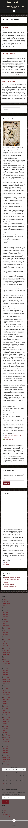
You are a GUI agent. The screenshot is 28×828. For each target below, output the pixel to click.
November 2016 (6, 737)
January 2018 (6, 714)
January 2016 (6, 755)
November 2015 (6, 759)
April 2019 (5, 688)
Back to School (8, 81)
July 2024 (5, 619)
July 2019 (5, 686)
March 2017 (5, 730)
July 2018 (5, 703)
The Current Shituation (9, 584)
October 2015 (6, 761)
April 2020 (5, 672)
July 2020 (5, 666)
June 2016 (5, 746)
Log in (4, 810)
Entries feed (5, 812)
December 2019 (6, 679)
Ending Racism (8, 54)
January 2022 (6, 650)
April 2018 (5, 708)
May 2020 (5, 670)
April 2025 (5, 614)
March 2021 (5, 656)
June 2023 (5, 630)
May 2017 (5, 726)
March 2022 (5, 647)
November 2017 (6, 717)
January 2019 (6, 694)
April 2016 (5, 750)
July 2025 (5, 608)
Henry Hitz (14, 2)
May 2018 (5, 706)
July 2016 (5, 744)
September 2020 (6, 663)
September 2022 (6, 639)
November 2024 (6, 618)
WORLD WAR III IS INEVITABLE (11, 579)
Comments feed (6, 814)
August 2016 (6, 743)
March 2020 (5, 674)
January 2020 (6, 677)
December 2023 (6, 627)
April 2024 (5, 621)
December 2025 (6, 603)
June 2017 (5, 725)
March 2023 (5, 634)
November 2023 (6, 628)
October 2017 (6, 719)
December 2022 (6, 636)
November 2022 (6, 637)
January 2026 (6, 601)
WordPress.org (6, 816)
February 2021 (6, 657)
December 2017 (6, 715)
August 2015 (6, 764)
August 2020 (6, 665)
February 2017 (6, 732)
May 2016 (5, 748)
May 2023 (5, 632)
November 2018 (6, 697)
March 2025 (5, 616)
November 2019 (6, 681)
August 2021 (6, 654)
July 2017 (5, 723)
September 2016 (6, 741)
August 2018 (6, 701)
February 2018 (6, 712)
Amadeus (22, 823)
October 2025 (6, 605)
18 (16, 778)
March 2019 (5, 690)
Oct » (6, 786)
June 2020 (5, 668)
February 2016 (6, 754)
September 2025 (6, 607)
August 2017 (6, 721)
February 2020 (6, 676)
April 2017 (5, 728)
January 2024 (6, 625)
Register (5, 808)
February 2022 (6, 648)
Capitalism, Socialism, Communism (12, 577)
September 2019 (6, 685)
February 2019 (6, 692)
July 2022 (5, 641)
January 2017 (6, 734)
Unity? (5, 28)
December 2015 (6, 757)
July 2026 (5, 599)
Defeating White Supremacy (10, 586)
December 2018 (6, 695)
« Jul (3, 786)
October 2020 (6, 661)
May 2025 (5, 612)
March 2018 (5, 710)
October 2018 (6, 699)
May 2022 (5, 643)
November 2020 (6, 659)
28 (3, 783)
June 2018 (5, 705)
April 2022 (5, 645)
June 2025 (5, 610)
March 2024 (5, 623)
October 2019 (6, 683)
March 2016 (5, 752)
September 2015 (6, 763)
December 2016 (6, 735)
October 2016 (6, 739)
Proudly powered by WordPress (9, 823)
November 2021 (6, 652)
